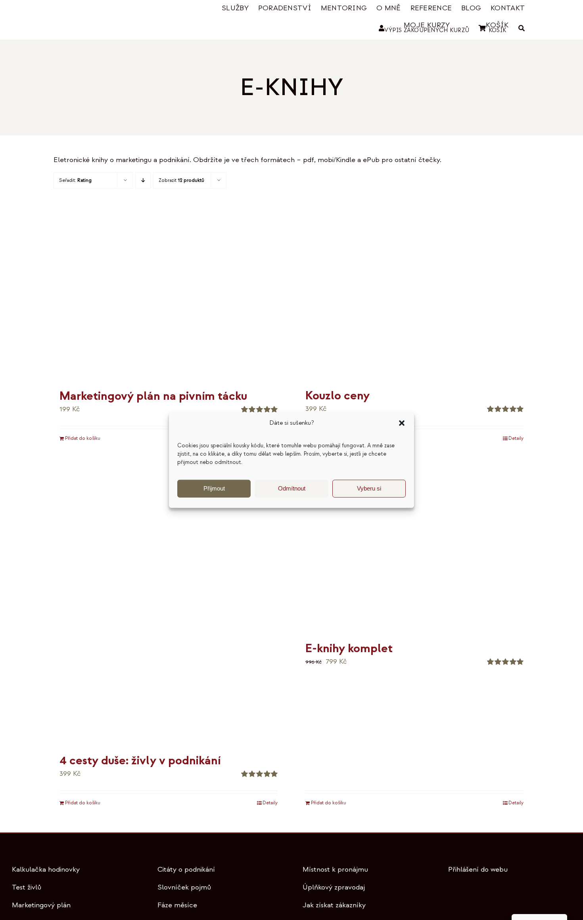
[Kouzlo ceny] (414, 296)
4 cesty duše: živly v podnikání (140, 760)
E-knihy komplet (349, 648)
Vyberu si (369, 488)
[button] (402, 423)
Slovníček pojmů (184, 887)
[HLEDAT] (521, 28)
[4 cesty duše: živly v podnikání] (169, 604)
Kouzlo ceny (337, 395)
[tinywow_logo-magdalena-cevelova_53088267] (93, 10)
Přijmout (214, 488)
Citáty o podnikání (186, 869)
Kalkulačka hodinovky (46, 869)
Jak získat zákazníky (334, 905)
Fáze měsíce (177, 905)
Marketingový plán (41, 905)
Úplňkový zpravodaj (334, 887)
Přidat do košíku (82, 438)
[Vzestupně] (143, 180)
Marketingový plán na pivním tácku (153, 396)
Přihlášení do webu (478, 869)
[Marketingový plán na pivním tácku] (169, 296)
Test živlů (26, 887)
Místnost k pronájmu (335, 869)
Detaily (516, 438)
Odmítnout (291, 488)
